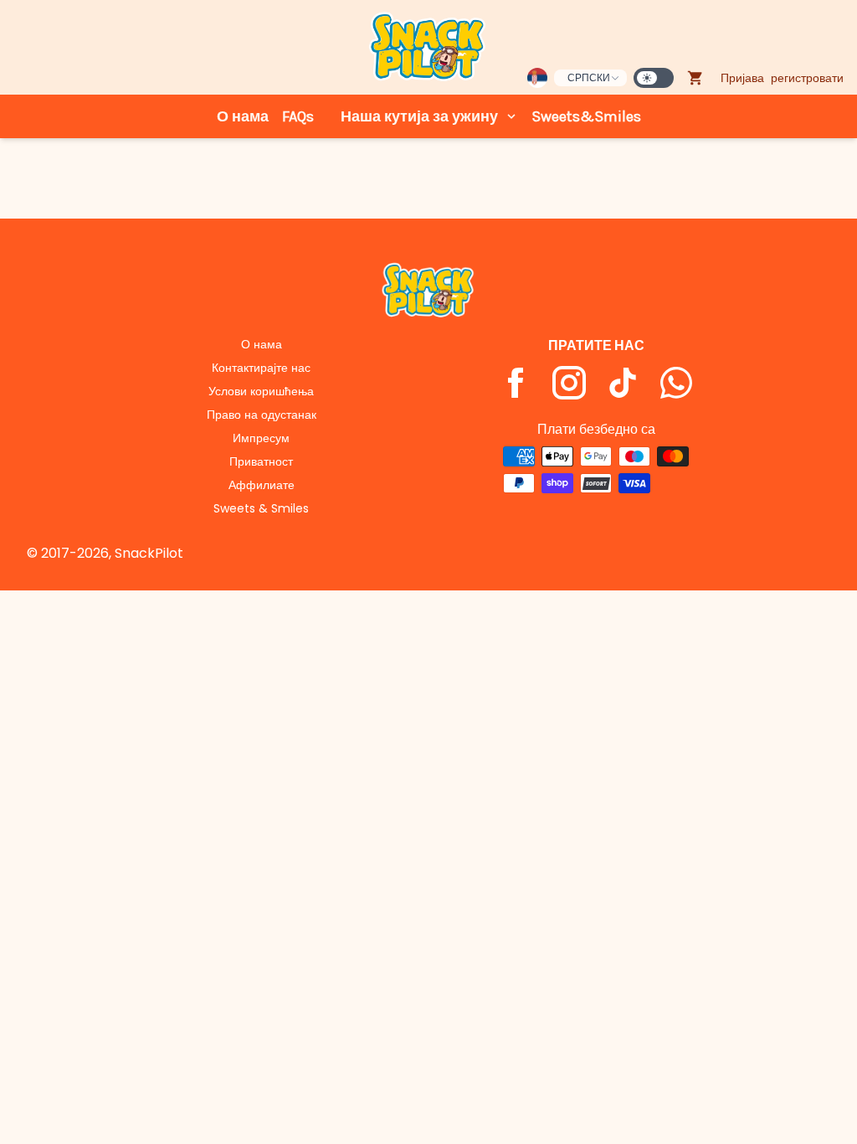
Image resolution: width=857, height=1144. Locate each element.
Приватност (261, 461)
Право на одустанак (261, 414)
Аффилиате (261, 485)
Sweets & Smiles (261, 508)
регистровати (807, 78)
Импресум (261, 438)
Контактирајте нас (261, 367)
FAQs (298, 116)
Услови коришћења (261, 391)
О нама (243, 116)
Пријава (742, 78)
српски (588, 77)
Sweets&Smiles (586, 116)
